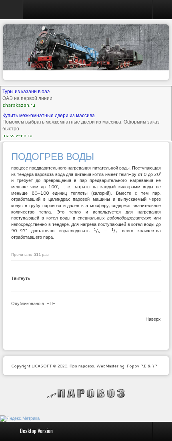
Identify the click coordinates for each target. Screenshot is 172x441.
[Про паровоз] (86, 393)
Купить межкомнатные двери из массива (48, 115)
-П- (51, 303)
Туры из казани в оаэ (26, 91)
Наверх (153, 319)
